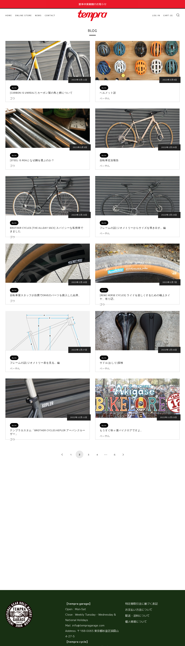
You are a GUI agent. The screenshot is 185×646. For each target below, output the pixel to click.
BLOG (14, 87)
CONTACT (50, 15)
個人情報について (136, 621)
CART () (168, 15)
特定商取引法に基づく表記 (141, 603)
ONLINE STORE (23, 15)
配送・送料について (137, 615)
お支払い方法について (138, 609)
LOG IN (156, 15)
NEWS (38, 15)
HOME (8, 15)
